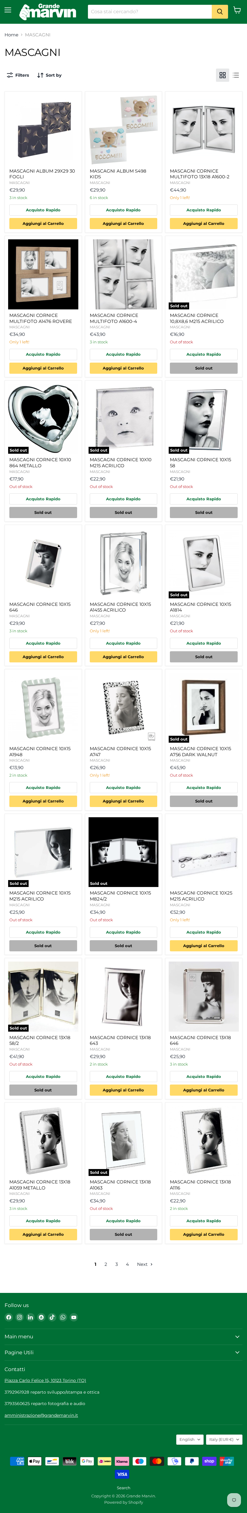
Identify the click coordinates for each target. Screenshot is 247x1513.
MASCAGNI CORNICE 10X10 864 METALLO (40, 462)
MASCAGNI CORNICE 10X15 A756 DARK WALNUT (200, 751)
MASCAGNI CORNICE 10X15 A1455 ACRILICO (120, 607)
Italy (221, 1439)
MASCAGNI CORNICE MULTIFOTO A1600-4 (114, 318)
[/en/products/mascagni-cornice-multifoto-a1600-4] (124, 274)
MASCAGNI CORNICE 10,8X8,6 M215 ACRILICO (197, 318)
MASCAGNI (19, 182)
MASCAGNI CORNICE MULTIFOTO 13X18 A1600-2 (200, 174)
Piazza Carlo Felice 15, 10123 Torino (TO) (45, 1380)
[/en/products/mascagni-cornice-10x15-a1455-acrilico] (124, 563)
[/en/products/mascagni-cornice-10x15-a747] (124, 708)
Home (11, 34)
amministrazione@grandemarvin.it (41, 1415)
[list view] (235, 75)
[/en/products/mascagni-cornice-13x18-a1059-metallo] (43, 1141)
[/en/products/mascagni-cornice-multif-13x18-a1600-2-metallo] (204, 130)
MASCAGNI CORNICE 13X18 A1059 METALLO (39, 1185)
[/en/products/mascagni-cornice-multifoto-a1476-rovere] (43, 274)
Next (143, 1264)
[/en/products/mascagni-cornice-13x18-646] (204, 997)
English (187, 1439)
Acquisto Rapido (43, 209)
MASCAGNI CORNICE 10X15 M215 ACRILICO (39, 896)
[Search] (220, 12)
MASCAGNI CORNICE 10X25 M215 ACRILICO (201, 896)
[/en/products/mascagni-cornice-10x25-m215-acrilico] (204, 852)
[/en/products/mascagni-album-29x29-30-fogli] (43, 130)
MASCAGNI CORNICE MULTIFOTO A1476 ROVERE (40, 318)
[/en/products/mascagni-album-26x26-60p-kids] (124, 130)
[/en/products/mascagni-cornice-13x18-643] (124, 997)
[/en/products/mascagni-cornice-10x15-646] (43, 563)
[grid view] (222, 75)
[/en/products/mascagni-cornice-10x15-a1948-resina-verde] (43, 708)
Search (123, 1487)
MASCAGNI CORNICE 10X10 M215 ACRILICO (121, 462)
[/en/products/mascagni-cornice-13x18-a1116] (204, 1141)
